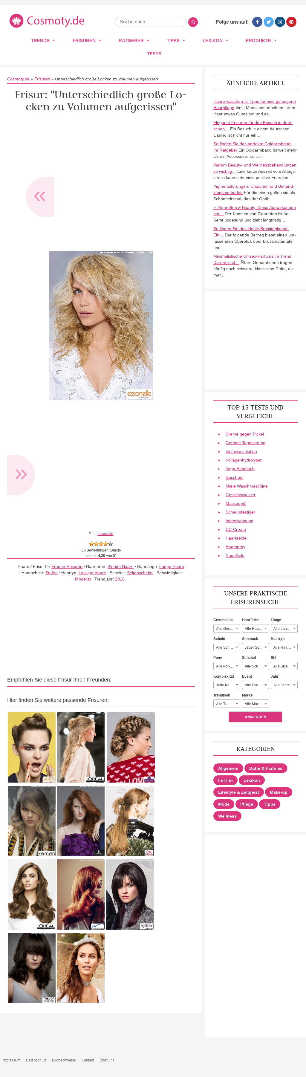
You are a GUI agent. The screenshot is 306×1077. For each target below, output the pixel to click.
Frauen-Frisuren (66, 566)
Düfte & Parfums (265, 768)
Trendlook (221, 695)
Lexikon (213, 40)
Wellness (227, 816)
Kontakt (88, 1060)
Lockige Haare (92, 572)
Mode (224, 804)
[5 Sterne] (110, 543)
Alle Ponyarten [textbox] (228, 666)
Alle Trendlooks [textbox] (228, 704)
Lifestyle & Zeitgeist (238, 792)
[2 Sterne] (96, 543)
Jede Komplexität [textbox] (228, 685)
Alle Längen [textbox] (283, 629)
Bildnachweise (64, 1060)
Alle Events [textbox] (254, 685)
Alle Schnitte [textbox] (226, 647)
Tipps (173, 40)
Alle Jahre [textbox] (281, 685)
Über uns (107, 1060)
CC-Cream (236, 529)
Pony (217, 658)
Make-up (278, 792)
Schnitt (219, 639)
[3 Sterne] (101, 543)
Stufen (51, 572)
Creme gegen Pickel (245, 434)
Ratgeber (131, 40)
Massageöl (236, 503)
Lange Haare (171, 566)
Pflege (246, 804)
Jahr (275, 676)
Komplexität (223, 676)
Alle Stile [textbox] (280, 666)
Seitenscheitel (140, 572)
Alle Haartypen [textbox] (285, 647)
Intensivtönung (239, 520)
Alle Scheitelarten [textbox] (257, 666)
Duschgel (234, 477)
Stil (273, 658)
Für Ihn (225, 780)
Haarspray (235, 546)
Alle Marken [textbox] (254, 704)
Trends (40, 40)
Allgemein (228, 768)
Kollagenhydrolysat (243, 460)
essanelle (105, 534)
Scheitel (249, 658)
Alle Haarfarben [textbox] (257, 629)
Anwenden (255, 717)
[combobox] (226, 628)
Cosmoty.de (18, 79)
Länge (276, 620)
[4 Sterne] (105, 543)
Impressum (11, 1060)
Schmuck (250, 639)
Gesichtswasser (240, 494)
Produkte (258, 40)
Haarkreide (236, 538)
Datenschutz (36, 1060)
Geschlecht (223, 620)
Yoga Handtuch (240, 468)
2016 (120, 579)
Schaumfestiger (240, 512)
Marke (247, 695)
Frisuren (84, 40)
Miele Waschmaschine (247, 486)
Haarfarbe (250, 620)
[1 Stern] (91, 543)
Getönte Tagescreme (245, 442)
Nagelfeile (235, 555)
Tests (154, 53)
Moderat (83, 579)
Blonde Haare (121, 566)
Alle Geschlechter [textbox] (228, 629)
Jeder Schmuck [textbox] (257, 647)
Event (247, 676)
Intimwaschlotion (241, 451)
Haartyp (277, 639)
